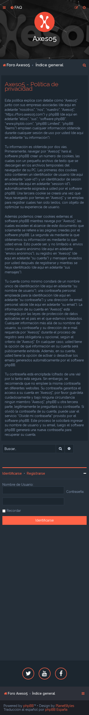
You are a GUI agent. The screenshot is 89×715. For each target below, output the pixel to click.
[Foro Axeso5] (44, 22)
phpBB (28, 706)
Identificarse (12, 473)
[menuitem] (16, 7)
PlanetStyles (65, 706)
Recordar (14, 511)
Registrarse (36, 473)
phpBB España (56, 709)
